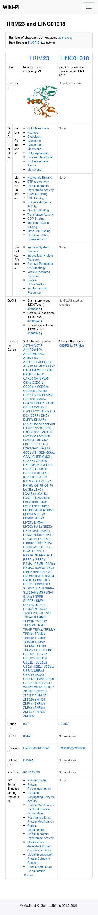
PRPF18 (28, 559)
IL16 (37, 473)
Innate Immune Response (37, 290)
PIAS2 (46, 539)
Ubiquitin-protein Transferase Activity (40, 187)
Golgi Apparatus (38, 153)
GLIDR (36, 456)
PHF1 (37, 539)
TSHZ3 (28, 650)
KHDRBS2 (66, 345)
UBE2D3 (29, 658)
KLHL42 (46, 481)
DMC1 (45, 415)
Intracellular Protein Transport (40, 257)
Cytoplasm (34, 136)
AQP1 (38, 358)
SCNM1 (39, 584)
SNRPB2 (29, 600)
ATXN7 (50, 366)
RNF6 (27, 580)
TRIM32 (40, 633)
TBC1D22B (43, 613)
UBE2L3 (49, 666)
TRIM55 (40, 637)
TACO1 (43, 609)
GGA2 (50, 452)
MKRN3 (28, 510)
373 (25, 724)
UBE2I (38, 666)
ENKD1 (37, 427)
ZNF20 (41, 695)
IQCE (44, 473)
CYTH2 (50, 411)
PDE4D (28, 539)
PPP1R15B (30, 555)
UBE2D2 (41, 654)
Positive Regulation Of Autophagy (40, 265)
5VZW (36, 772)
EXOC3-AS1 (31, 432)
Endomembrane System (37, 163)
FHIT (34, 444)
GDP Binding (35, 218)
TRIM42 (28, 637)
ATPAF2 (39, 366)
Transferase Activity (40, 214)
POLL (49, 547)
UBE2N (28, 670)
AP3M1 (28, 358)
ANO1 (42, 353)
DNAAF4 (40, 419)
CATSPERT (42, 378)
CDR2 (37, 395)
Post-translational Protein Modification (40, 819)
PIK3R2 (28, 543)
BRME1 (28, 374)
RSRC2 (36, 580)
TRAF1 (41, 625)
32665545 (33, 308)
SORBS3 (29, 604)
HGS (49, 465)
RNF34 (49, 576)
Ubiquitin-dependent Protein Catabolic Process (40, 858)
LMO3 (27, 506)
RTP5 (46, 580)
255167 (63, 724)
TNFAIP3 (29, 625)
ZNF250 (28, 699)
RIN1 (36, 572)
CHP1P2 (29, 399)
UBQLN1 (29, 679)
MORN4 (48, 510)
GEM (42, 452)
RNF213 (28, 576)
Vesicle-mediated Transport (38, 274)
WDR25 (28, 687)
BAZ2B (37, 370)
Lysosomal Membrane (34, 146)
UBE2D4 (41, 658)
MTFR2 (39, 518)
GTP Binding (35, 198)
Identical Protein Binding (38, 224)
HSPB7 (28, 473)
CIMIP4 (41, 399)
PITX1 (38, 543)
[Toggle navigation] (89, 6)
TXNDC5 (39, 650)
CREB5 (49, 403)
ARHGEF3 (45, 362)
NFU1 (35, 530)
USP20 (49, 679)
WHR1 (38, 687)
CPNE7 (39, 403)
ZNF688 (40, 711)
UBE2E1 (29, 662)
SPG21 (41, 604)
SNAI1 (50, 592)
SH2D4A (29, 588)
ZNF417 (28, 703)
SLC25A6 (29, 592)
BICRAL (48, 370)
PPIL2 (40, 551)
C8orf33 (39, 374)
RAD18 (50, 563)
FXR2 (27, 448)
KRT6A (28, 485)
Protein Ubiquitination (36, 282)
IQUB (27, 477)
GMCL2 (47, 456)
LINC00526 (42, 497)
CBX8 (27, 382)
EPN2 (47, 427)
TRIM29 (49, 629)
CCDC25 (43, 386)
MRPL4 (28, 514)
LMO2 (43, 502)
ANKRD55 (30, 353)
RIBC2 (27, 572)
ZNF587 (28, 711)
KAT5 (27, 481)
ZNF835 (28, 716)
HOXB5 (42, 469)
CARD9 (28, 378)
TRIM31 (28, 633)
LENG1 (38, 489)
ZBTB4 (28, 691)
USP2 (40, 679)
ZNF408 (40, 699)
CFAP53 (47, 395)
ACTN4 (28, 345)
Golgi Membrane (38, 128)
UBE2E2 (41, 662)
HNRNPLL (30, 469)
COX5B (28, 403)
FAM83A (29, 440)
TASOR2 (29, 613)
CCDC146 (29, 386)
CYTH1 (39, 411)
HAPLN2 (29, 465)
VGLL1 (48, 683)
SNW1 (40, 600)
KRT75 (38, 485)
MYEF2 (28, 522)
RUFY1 (28, 584)
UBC (49, 650)
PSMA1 (28, 563)
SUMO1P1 (30, 609)
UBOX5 (39, 674)
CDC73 (28, 395)
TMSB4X (41, 621)
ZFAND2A (29, 695)
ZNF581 (40, 707)
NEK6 (27, 530)
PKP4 (48, 543)
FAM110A (47, 432)
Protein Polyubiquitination (39, 786)
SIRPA (49, 588)
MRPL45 (39, 514)
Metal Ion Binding (38, 231)
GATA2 (45, 448)
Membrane (34, 169)
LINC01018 (74, 58)
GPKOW (41, 460)
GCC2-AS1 (30, 452)
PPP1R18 (45, 555)
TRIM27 (38, 629)
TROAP (40, 641)
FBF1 (27, 444)
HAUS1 (40, 465)
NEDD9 (48, 526)
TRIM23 (39, 58)
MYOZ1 (28, 526)
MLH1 (38, 510)
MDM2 (44, 506)
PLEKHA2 (30, 547)
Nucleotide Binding (39, 177)
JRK (45, 477)
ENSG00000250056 (72, 748)
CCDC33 (29, 390)
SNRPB (38, 596)
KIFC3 (35, 481)
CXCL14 (28, 411)
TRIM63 (28, 641)
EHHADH (49, 423)
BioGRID (33, 42)
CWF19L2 (40, 407)
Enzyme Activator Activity (39, 204)
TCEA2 (28, 617)
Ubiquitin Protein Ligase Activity (38, 237)
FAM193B (43, 436)
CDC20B (41, 390)
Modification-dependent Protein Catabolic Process (39, 846)
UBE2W (28, 674)
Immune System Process (38, 249)
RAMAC (28, 567)
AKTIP (38, 345)
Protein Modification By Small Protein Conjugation (40, 809)
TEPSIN (28, 621)
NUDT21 (39, 534)
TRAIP (27, 629)
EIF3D (27, 427)
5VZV (27, 772)
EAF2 (38, 423)
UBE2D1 (29, 654)
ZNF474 (40, 703)
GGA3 (27, 456)
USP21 (28, 683)
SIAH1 (40, 588)
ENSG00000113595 (36, 748)
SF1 (47, 584)
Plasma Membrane (39, 157)
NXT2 (49, 534)
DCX (26, 415)
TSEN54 (28, 646)
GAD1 (36, 448)
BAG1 (27, 370)
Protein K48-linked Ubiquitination (39, 868)
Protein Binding (37, 194)
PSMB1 (39, 563)
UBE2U (39, 670)
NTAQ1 (28, 534)
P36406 (28, 760)
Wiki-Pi (11, 7)
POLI (41, 547)
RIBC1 (50, 567)
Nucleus (32, 132)
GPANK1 (29, 460)
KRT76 (48, 485)
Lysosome (34, 140)
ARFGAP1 (30, 362)
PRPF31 (40, 559)
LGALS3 (42, 493)
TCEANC (39, 617)
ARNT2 (28, 366)
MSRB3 (28, 518)
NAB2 (38, 526)
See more (29, 875)
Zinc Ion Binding (38, 210)
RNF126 (45, 572)
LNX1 (35, 506)
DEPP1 (35, 415)
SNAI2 (27, 596)
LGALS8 (28, 497)
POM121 (29, 551)
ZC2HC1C (40, 691)
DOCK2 (28, 423)
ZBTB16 (49, 687)
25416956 (64, 37)
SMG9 (40, 592)
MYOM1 (39, 522)
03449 (27, 736)
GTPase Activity (38, 181)
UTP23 (38, 683)
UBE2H (28, 666)
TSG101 (40, 646)
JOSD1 (36, 477)
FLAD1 (43, 444)
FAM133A (29, 436)
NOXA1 (45, 530)
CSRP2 (28, 407)
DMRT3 (28, 419)
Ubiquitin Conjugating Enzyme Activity (41, 796)
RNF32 (39, 576)
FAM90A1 (42, 440)
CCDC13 (37, 382)
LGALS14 (29, 493)
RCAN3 (40, 567)
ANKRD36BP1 (32, 349)
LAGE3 (28, 489)
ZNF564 (28, 707)
